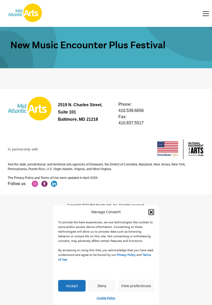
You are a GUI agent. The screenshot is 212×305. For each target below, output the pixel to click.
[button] (151, 212)
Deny (101, 286)
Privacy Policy (126, 255)
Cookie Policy (106, 298)
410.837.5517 (131, 123)
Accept (72, 286)
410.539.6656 (131, 110)
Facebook (44, 184)
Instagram (35, 184)
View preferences (136, 286)
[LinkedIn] (54, 184)
